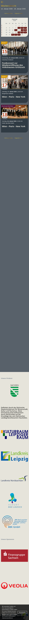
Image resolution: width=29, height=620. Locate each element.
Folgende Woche (18, 13)
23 (19, 32)
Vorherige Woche (8, 13)
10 (22, 27)
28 (12, 34)
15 (15, 30)
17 (22, 30)
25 (25, 32)
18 (25, 30)
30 (19, 34)
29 (15, 34)
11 (25, 27)
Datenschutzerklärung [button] (7, 617)
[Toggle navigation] (2, 2)
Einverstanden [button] (22, 612)
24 (22, 32)
